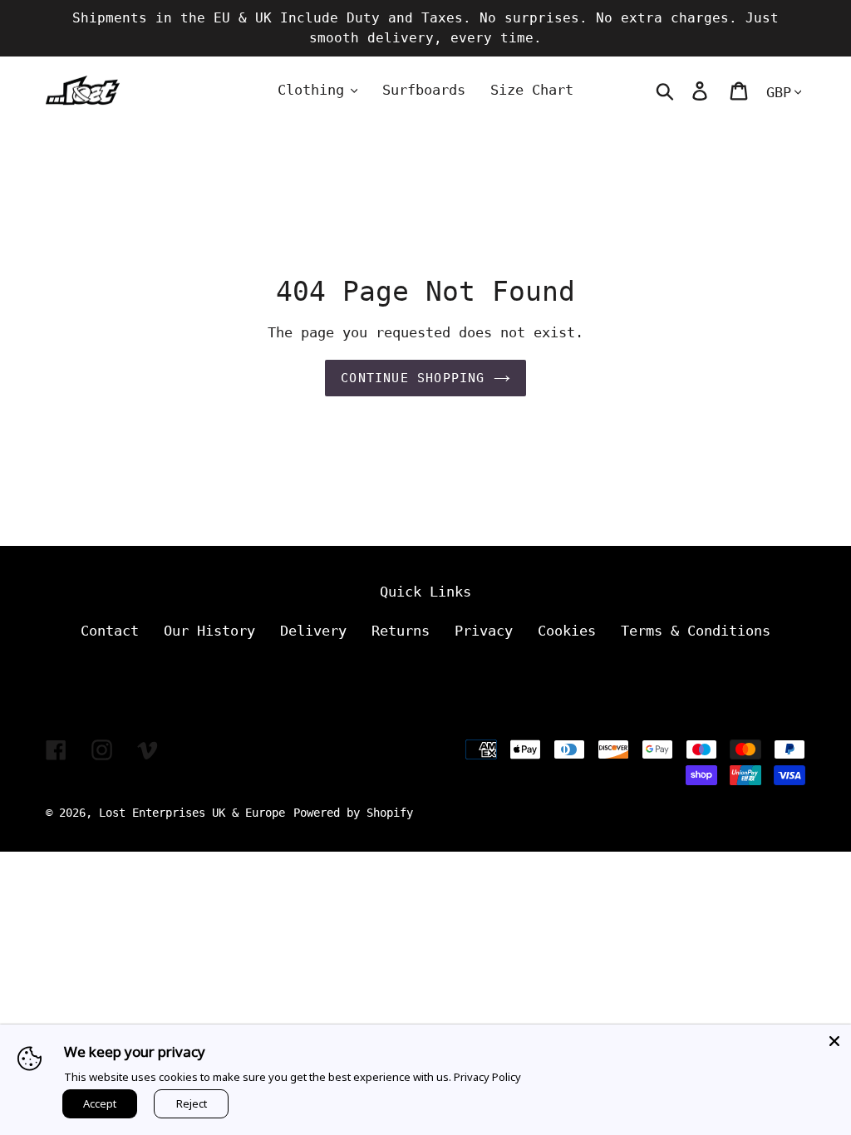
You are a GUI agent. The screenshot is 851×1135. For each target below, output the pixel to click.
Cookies (567, 630)
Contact (110, 630)
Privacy (484, 630)
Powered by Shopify (353, 812)
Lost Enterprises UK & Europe (192, 812)
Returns (400, 630)
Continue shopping (413, 378)
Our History (209, 630)
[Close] (834, 1041)
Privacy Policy (487, 1076)
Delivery (313, 630)
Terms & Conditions (695, 630)
